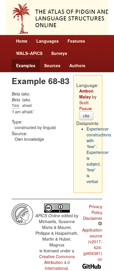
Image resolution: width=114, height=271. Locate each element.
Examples (25, 65)
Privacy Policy (95, 209)
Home (21, 41)
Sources (52, 65)
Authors (77, 65)
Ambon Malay (86, 94)
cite (86, 116)
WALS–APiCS (29, 53)
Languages (47, 41)
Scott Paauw (85, 105)
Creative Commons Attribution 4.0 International (57, 262)
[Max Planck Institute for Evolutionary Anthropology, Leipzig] (22, 213)
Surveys (59, 53)
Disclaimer (92, 218)
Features (76, 41)
